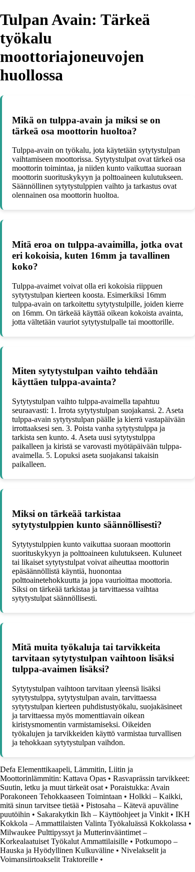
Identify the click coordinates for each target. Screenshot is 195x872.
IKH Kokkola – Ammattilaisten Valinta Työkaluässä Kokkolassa (95, 819)
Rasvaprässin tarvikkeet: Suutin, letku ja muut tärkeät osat (95, 783)
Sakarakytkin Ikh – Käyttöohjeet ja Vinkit (102, 814)
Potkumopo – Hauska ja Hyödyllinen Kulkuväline (89, 846)
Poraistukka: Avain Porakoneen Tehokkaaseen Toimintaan (85, 792)
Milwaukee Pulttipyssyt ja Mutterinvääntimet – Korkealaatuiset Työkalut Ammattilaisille (73, 837)
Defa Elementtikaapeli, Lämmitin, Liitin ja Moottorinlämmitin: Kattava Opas (66, 774)
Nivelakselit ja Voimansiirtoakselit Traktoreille (83, 855)
